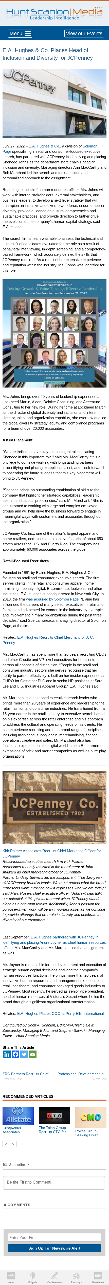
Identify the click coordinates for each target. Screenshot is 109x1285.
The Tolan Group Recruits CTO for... (54, 1130)
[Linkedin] (7, 1054)
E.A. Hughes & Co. (44, 146)
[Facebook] (15, 1054)
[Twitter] (24, 1054)
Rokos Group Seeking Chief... (88, 1133)
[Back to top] (100, 1262)
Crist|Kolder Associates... (13, 1130)
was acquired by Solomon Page (52, 599)
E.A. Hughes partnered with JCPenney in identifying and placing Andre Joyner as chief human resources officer (54, 942)
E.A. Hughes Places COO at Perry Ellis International (61, 1013)
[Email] (33, 1054)
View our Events (84, 33)
